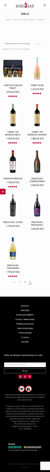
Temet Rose (37, 85)
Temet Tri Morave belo (13, 133)
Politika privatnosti (25, 323)
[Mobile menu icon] (5, 5)
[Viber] (30, 377)
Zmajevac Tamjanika (13, 267)
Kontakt (25, 341)
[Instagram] (20, 377)
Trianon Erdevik (12, 178)
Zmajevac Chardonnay (37, 180)
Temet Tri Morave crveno (37, 133)
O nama (25, 337)
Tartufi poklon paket (13, 87)
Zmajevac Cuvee (13, 222)
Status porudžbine (25, 314)
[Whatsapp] (25, 377)
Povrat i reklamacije (25, 319)
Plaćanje (25, 310)
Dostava (25, 305)
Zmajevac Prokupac (37, 224)
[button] (41, 2)
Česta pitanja (25, 332)
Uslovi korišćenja (25, 328)
